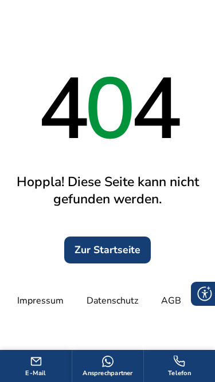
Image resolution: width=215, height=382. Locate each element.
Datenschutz (112, 300)
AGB (171, 300)
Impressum (40, 300)
